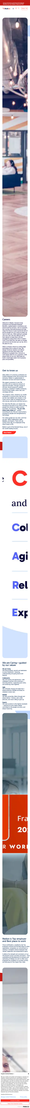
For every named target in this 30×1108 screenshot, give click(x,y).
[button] (13, 9)
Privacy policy (23, 1096)
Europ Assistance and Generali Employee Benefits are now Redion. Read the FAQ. (13, 3)
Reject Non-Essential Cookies (15, 1103)
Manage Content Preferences (8, 1096)
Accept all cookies (15, 1100)
